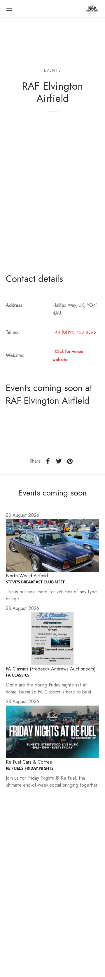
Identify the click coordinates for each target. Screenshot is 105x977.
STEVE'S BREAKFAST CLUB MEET (35, 582)
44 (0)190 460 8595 (75, 332)
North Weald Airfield (27, 575)
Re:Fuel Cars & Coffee (29, 762)
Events (52, 70)
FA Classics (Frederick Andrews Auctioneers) (51, 669)
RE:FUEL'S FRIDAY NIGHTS (29, 768)
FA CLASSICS (17, 675)
